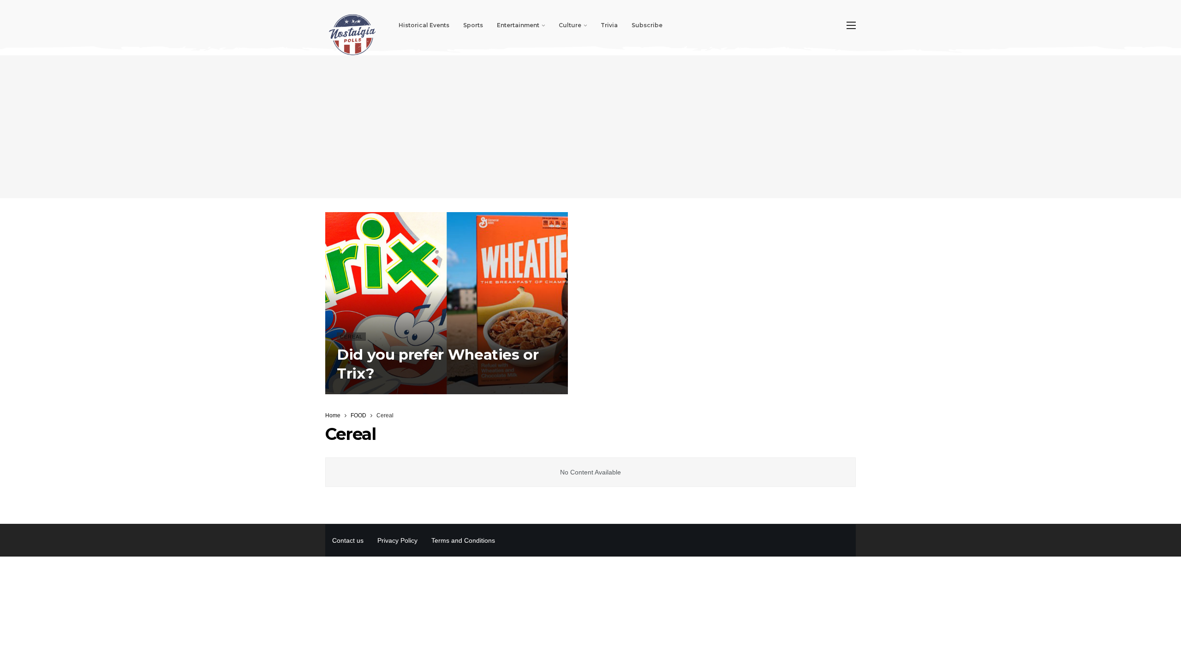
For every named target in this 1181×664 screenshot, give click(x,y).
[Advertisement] (590, 126)
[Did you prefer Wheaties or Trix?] (446, 303)
